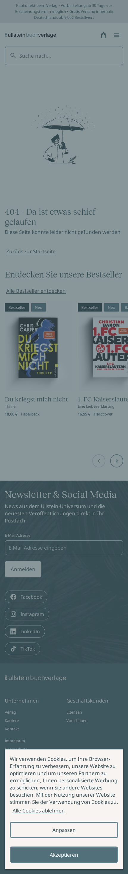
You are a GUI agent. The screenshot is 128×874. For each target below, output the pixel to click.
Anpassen (64, 830)
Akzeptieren (64, 854)
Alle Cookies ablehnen (39, 810)
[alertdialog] (64, 809)
